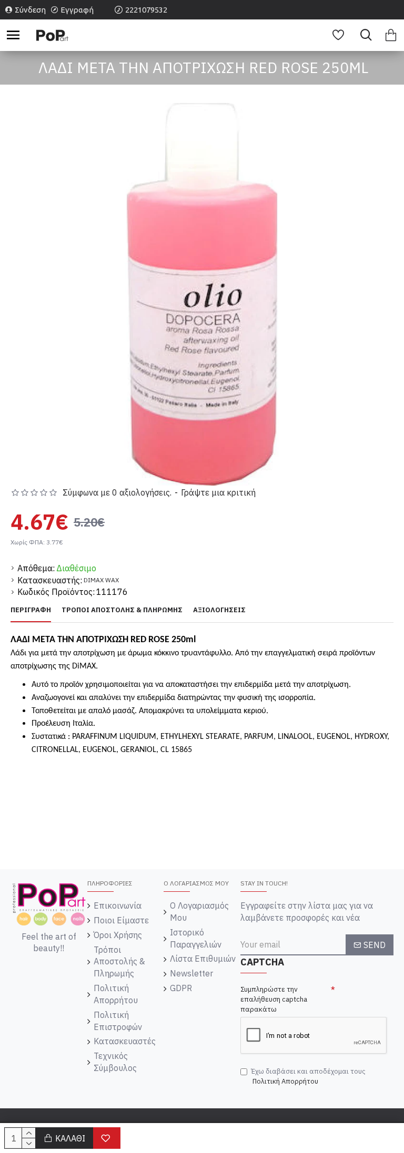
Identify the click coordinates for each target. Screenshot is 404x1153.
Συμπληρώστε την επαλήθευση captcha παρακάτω (273, 999)
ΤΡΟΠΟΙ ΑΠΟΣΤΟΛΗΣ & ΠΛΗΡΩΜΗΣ (122, 610)
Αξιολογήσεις (219, 610)
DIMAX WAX (101, 580)
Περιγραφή (31, 610)
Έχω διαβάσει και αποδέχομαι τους (308, 1076)
